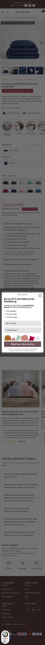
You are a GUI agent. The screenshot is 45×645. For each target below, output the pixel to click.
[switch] (5, 641)
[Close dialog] (40, 295)
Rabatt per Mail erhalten (22, 344)
